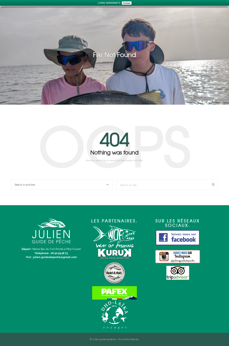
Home (107, 99)
